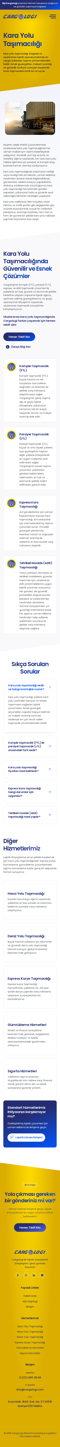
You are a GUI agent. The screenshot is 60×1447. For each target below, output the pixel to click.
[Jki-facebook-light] (18, 1275)
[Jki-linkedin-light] (34, 1275)
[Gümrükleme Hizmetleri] (47, 1054)
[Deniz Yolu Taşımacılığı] (47, 961)
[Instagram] (26, 1275)
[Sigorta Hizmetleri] (47, 1096)
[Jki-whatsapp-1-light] (42, 1275)
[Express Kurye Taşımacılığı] (47, 1007)
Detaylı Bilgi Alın (21, 347)
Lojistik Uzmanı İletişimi (28, 1137)
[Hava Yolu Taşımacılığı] (47, 919)
